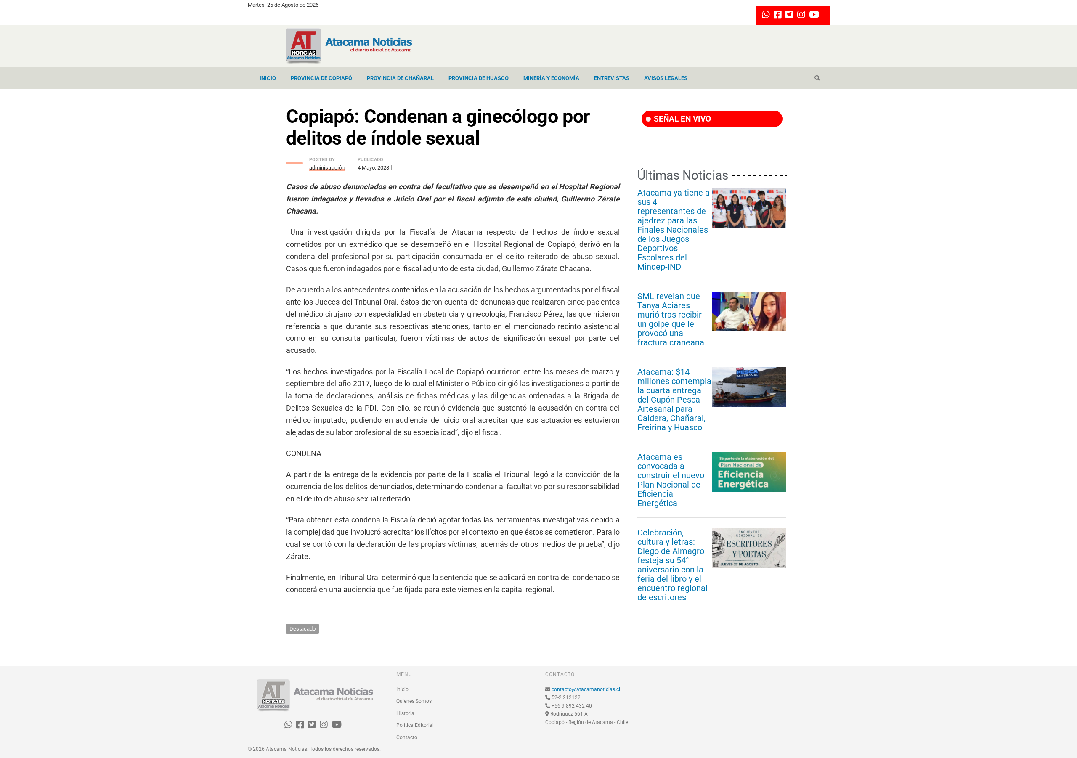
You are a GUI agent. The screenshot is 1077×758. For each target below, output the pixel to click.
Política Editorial (415, 725)
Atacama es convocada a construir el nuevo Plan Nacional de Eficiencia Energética (670, 480)
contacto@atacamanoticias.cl (586, 689)
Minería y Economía (551, 78)
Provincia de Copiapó (321, 78)
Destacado (302, 628)
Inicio (268, 78)
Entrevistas (611, 78)
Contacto (406, 737)
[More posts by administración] (294, 160)
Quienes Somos (414, 701)
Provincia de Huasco (478, 78)
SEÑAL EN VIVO (681, 119)
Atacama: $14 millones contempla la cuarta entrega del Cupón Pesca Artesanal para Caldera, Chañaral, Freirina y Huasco (674, 399)
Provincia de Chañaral (400, 78)
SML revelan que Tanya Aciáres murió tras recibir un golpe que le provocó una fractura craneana (670, 319)
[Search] (817, 78)
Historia (405, 713)
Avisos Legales (665, 78)
